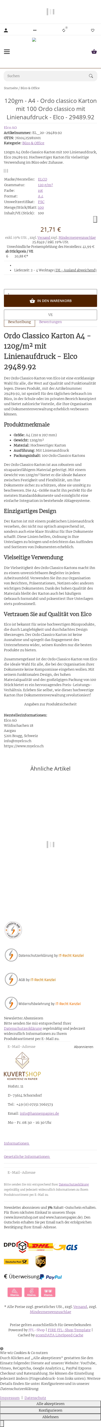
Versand (44, 238)
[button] (35, 30)
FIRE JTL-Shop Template (69, 1330)
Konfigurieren (50, 1410)
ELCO (42, 179)
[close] (95, 219)
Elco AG (10, 127)
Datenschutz (35, 1398)
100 (41, 207)
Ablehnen (50, 1417)
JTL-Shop (37, 1330)
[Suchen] (93, 76)
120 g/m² (45, 185)
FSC (41, 202)
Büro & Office (33, 143)
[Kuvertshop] (50, 52)
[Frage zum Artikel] (7, 171)
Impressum (10, 1398)
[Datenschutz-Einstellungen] (2, 1423)
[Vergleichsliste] (64, 30)
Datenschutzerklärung (23, 1028)
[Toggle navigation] (7, 52)
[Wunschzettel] (93, 30)
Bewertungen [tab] (50, 322)
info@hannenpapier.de (39, 1113)
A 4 (40, 196)
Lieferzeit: (55, 270)
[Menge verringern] (50, 284)
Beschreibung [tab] (19, 322)
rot (40, 190)
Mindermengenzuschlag (77, 238)
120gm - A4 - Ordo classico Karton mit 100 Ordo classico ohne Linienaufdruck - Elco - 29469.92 (50, 892)
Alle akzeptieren (50, 1404)
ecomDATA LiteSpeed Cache (59, 1335)
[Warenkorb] (94, 52)
